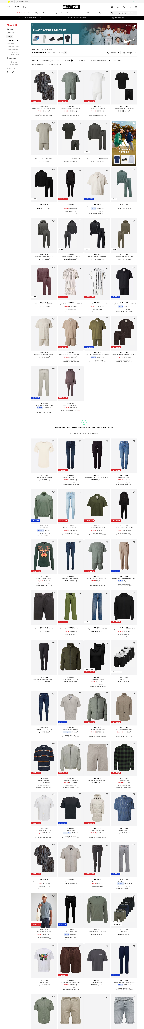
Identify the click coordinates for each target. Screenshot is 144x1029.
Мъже (17, 7)
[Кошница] (136, 7)
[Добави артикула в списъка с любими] (53, 72)
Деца (24, 7)
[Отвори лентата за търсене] (111, 13)
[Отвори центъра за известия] (124, 7)
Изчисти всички (55, 65)
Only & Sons (48, 49)
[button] (113, 52)
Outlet (11, 1)
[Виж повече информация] (36, 25)
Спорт (39, 49)
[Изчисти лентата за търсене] (136, 13)
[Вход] (118, 7)
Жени (9, 7)
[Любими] (130, 7)
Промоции (45, 60)
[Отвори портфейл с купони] (112, 7)
